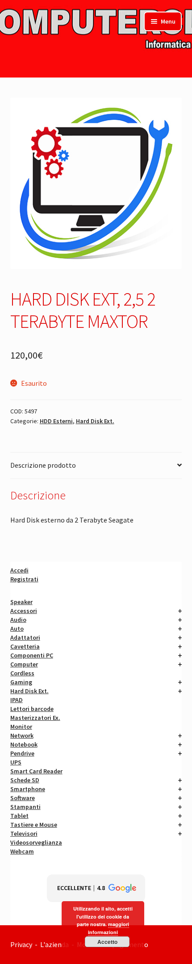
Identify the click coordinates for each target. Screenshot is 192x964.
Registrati (24, 579)
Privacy (21, 944)
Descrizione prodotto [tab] (43, 465)
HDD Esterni (56, 421)
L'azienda (55, 944)
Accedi (19, 570)
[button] (96, 888)
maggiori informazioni (108, 928)
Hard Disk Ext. (95, 421)
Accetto (107, 942)
